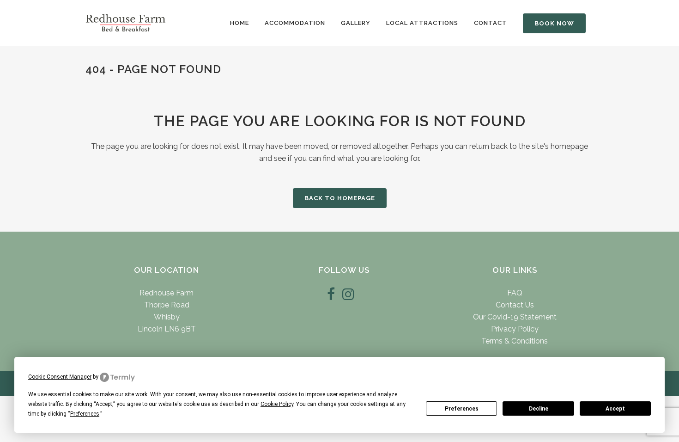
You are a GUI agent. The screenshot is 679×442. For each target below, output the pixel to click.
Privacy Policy (515, 329)
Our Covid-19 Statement (515, 317)
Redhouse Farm (166, 293)
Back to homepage (339, 198)
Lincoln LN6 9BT (167, 329)
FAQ (514, 293)
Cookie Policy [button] (277, 404)
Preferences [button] (84, 414)
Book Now (554, 23)
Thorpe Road (166, 305)
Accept (615, 408)
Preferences (462, 408)
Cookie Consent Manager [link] (59, 377)
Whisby (167, 317)
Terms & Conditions (514, 341)
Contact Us (515, 305)
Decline (538, 408)
